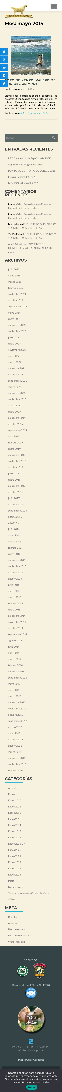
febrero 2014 (15, 665)
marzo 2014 (14, 658)
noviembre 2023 (17, 331)
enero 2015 (14, 609)
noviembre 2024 (17, 293)
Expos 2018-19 (16, 843)
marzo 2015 (14, 597)
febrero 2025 (15, 287)
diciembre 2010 (16, 757)
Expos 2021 (14, 855)
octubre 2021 (15, 374)
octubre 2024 (15, 300)
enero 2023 (14, 343)
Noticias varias (16, 886)
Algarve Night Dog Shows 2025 (25, 164)
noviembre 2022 (17, 349)
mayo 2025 (14, 275)
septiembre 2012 (17, 720)
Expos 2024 (14, 868)
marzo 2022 (14, 362)
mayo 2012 (14, 733)
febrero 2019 (15, 442)
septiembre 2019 (17, 430)
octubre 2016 (15, 504)
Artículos (13, 787)
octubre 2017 (15, 491)
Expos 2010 (14, 800)
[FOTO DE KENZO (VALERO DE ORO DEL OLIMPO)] (31, 55)
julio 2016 (13, 522)
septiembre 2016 (17, 510)
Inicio (22, 113)
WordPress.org (16, 941)
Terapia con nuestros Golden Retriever (29, 893)
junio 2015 (14, 584)
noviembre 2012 (17, 708)
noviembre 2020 (17, 399)
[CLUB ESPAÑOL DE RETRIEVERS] (39, 970)
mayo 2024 (14, 312)
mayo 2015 (14, 590)
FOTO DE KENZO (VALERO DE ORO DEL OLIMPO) (30, 82)
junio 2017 (14, 498)
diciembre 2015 (16, 559)
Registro (12, 916)
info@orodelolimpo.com (31, 1050)
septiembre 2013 (17, 677)
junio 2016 (14, 529)
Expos (11, 794)
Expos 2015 (14, 831)
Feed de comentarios (19, 935)
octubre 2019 (15, 423)
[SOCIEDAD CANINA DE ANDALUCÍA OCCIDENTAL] (23, 970)
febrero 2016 (15, 547)
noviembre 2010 (17, 764)
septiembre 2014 (17, 634)
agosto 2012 (15, 726)
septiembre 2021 (17, 380)
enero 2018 (14, 479)
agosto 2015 (15, 578)
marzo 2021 (14, 386)
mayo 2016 (14, 535)
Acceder (12, 923)
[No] (58, 1080)
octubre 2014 (15, 628)
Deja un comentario (38, 113)
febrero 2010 (15, 770)
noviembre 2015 (17, 566)
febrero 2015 (15, 603)
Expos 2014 (14, 824)
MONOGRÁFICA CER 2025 (23, 182)
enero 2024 (14, 318)
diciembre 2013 (16, 671)
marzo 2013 (14, 696)
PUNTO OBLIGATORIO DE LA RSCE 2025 (31, 170)
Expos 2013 (14, 818)
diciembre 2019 (16, 417)
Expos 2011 (14, 806)
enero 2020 (14, 411)
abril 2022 (13, 355)
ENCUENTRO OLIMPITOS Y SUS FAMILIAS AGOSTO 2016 (30, 248)
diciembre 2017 (16, 485)
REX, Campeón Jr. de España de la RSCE (29, 158)
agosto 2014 (15, 640)
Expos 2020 (14, 849)
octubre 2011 (15, 739)
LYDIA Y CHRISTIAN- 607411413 (31, 1046)
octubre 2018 (15, 467)
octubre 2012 (15, 714)
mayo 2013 (14, 683)
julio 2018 (13, 473)
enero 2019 (14, 448)
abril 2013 (13, 689)
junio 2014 (14, 646)
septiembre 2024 (17, 306)
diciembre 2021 (16, 368)
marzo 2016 (14, 541)
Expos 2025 (14, 874)
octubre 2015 (15, 572)
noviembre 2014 (17, 621)
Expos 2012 (14, 812)
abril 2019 (13, 436)
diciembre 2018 (16, 454)
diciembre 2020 (16, 392)
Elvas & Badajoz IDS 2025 (22, 176)
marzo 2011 (14, 751)
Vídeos (12, 899)
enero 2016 (14, 553)
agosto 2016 (15, 516)
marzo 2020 (14, 405)
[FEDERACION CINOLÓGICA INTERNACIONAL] (31, 992)
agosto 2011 (15, 745)
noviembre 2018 (17, 460)
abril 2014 (13, 652)
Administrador (16, 244)
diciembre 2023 (16, 324)
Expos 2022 (14, 862)
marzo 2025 (14, 281)
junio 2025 (14, 269)
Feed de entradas (17, 929)
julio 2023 (13, 337)
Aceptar (32, 1087)
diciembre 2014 (16, 615)
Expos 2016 (14, 837)
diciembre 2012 (16, 702)
